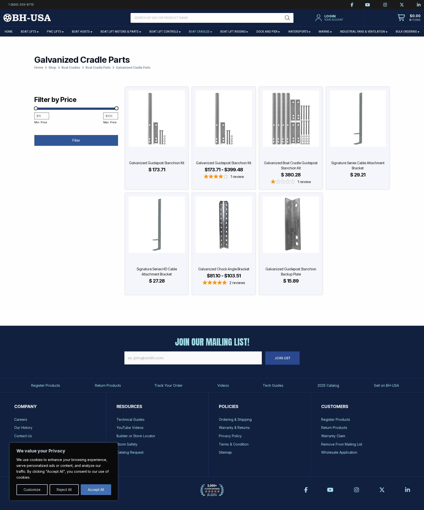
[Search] (287, 18)
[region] (64, 471)
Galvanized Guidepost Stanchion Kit (156, 163)
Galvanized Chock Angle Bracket (223, 269)
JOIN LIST (283, 358)
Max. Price (109, 122)
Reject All (64, 489)
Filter (76, 140)
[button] (328, 17)
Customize (32, 489)
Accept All (96, 489)
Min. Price (40, 122)
